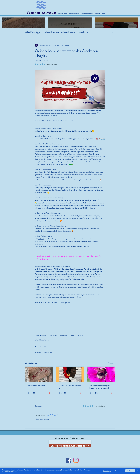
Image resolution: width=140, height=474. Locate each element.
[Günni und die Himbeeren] (39, 374)
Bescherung (63, 335)
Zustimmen (130, 471)
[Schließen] (138, 470)
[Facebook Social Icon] (68, 460)
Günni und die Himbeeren (36, 385)
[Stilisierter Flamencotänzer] (70, 374)
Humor (72, 335)
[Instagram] (76, 460)
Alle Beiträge (32, 32)
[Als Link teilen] (40, 346)
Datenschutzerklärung (10, 472)
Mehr (82, 32)
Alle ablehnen (118, 471)
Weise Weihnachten (41, 335)
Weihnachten (53, 335)
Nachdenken (80, 335)
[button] (112, 32)
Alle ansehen (111, 363)
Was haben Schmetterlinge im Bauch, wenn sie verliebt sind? (99, 386)
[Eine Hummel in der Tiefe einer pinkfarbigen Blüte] (101, 374)
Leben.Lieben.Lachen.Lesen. (60, 32)
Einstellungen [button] (107, 471)
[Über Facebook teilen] (36, 346)
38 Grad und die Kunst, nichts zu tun (70, 386)
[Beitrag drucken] (45, 346)
